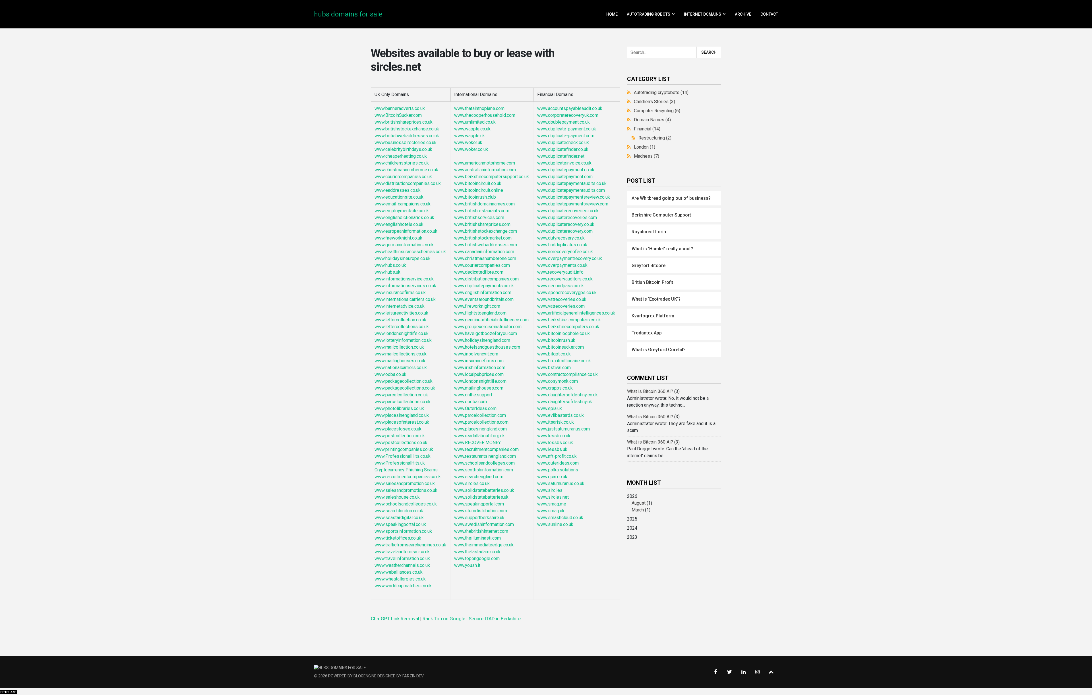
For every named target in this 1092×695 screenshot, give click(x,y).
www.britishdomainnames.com (484, 204)
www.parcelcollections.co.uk (403, 401)
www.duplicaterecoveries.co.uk (568, 210)
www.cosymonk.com (557, 381)
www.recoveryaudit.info (560, 272)
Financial (647, 129)
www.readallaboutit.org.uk (479, 435)
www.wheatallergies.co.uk (400, 579)
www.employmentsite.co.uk (402, 210)
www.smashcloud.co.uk (560, 517)
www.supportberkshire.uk (479, 517)
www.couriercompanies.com (482, 265)
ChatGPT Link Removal (395, 618)
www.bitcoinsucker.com (560, 347)
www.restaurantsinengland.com (485, 456)
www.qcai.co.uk (552, 476)
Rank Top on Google (444, 618)
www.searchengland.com (478, 476)
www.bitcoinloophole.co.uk (563, 333)
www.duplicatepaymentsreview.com (572, 204)
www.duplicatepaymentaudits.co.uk (572, 183)
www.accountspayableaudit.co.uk (569, 108)
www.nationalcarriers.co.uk (401, 367)
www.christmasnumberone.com (485, 258)
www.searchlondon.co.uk (399, 510)
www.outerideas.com (558, 463)
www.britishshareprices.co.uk (404, 122)
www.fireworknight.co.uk (398, 238)
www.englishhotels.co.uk (399, 224)
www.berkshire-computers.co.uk (569, 319)
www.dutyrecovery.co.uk (561, 238)
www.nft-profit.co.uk (557, 456)
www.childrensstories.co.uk (402, 163)
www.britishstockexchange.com (485, 231)
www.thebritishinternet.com (481, 531)
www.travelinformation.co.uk (402, 558)
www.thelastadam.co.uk (477, 551)
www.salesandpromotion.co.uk (405, 483)
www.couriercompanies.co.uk (403, 176)
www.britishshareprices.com (482, 224)
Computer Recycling (657, 110)
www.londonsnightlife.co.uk (402, 333)
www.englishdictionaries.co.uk (404, 217)
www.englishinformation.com (482, 292)
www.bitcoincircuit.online (478, 190)
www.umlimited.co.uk (475, 122)
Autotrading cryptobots (661, 92)
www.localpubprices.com (479, 374)
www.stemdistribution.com (480, 510)
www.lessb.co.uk (553, 435)
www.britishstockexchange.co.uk (407, 129)
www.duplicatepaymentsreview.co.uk (573, 197)
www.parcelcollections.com (481, 422)
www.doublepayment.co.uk (563, 122)
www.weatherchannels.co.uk (402, 565)
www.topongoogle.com (477, 558)
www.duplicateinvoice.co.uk (564, 163)
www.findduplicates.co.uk (562, 244)
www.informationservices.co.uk (405, 285)
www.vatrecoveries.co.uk (561, 299)
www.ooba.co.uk (390, 374)
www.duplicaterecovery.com (565, 231)
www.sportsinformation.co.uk (403, 531)
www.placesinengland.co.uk (402, 415)
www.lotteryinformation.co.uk (403, 340)
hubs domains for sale (348, 14)
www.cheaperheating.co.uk (401, 156)
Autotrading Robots (648, 14)
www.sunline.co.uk (555, 524)
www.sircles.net (553, 497)
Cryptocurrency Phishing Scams (406, 470)
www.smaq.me (551, 504)
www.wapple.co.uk (472, 129)
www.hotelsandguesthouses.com (487, 347)
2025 (632, 519)
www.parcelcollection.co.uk (401, 395)
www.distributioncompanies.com (486, 279)
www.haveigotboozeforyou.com (485, 333)
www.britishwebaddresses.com (485, 244)
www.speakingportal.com (479, 504)
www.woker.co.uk (471, 149)
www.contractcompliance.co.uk (567, 374)
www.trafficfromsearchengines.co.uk (410, 545)
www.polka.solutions (558, 470)
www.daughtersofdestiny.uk (564, 401)
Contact (769, 14)
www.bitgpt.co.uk (554, 354)
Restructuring (654, 138)
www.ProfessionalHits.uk (400, 463)
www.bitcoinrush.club (475, 197)
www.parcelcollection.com (480, 415)
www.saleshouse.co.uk (397, 497)
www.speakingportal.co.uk (400, 524)
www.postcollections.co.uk (401, 442)
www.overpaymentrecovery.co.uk (569, 258)
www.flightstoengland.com (480, 313)
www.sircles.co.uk (472, 483)
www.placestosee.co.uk (398, 429)
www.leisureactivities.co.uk (401, 313)
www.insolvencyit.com (476, 354)
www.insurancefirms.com (479, 360)
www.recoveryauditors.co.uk (565, 279)
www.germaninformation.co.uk (404, 244)
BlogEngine (365, 676)
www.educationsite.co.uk (399, 197)
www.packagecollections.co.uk (405, 388)
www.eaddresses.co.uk (398, 190)
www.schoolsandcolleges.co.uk (406, 504)
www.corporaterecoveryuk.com (567, 115)
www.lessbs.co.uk (555, 442)
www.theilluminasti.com (477, 538)
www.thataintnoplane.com (479, 108)
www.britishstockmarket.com (483, 238)
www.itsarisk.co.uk (555, 422)
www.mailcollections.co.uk (401, 354)
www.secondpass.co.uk (560, 285)
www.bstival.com (554, 367)
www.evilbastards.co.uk (560, 415)
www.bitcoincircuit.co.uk (477, 183)
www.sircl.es (549, 490)
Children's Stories (654, 101)
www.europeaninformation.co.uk (406, 231)
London (644, 147)
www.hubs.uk (387, 272)
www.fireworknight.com (477, 306)
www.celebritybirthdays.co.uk (403, 149)
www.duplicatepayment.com (565, 176)
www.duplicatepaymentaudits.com (571, 190)
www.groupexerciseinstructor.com (488, 326)
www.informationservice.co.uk (404, 279)
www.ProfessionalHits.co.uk (403, 456)
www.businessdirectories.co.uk (406, 142)
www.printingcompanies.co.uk (404, 449)
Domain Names (652, 119)
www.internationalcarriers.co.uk (405, 299)
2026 (639, 503)
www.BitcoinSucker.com (398, 115)
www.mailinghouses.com (478, 388)
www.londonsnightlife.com (480, 381)
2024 (632, 528)
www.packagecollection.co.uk (404, 381)
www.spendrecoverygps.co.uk (567, 292)
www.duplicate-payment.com (565, 135)
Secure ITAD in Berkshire (495, 618)
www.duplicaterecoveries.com (567, 217)
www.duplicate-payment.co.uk (566, 129)
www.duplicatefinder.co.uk (562, 149)
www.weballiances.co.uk (399, 572)
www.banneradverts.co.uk (400, 108)
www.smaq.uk (550, 510)
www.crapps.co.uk (555, 388)
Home (612, 14)
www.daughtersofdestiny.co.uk (567, 395)
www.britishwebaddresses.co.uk (407, 135)
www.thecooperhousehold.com (484, 115)
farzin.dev (413, 676)
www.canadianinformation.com (484, 251)
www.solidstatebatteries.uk (481, 497)
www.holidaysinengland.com (482, 340)
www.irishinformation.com (479, 367)
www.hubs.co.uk (390, 265)
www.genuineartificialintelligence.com (491, 319)
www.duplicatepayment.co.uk (565, 169)
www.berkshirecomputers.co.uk (568, 326)
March (638, 510)
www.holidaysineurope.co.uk (403, 258)
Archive (743, 14)
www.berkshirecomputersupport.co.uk (491, 176)
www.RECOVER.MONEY (477, 442)
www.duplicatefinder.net (560, 156)
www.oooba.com (470, 401)
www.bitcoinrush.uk (556, 340)
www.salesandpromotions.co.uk (406, 490)
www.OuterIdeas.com (475, 408)
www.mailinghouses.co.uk (400, 360)
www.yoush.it (467, 565)
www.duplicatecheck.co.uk (563, 142)
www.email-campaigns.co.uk (403, 204)
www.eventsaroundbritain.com (484, 299)
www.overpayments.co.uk (562, 265)
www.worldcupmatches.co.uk (403, 585)
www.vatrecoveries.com (561, 306)
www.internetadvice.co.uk (400, 306)
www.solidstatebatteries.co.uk (484, 490)
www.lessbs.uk (552, 449)
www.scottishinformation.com (483, 470)
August (639, 503)
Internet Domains (702, 14)
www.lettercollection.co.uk (400, 319)
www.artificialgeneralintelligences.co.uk (576, 313)
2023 (632, 537)
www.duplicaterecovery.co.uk (565, 224)
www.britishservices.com (479, 217)
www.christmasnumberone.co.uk (406, 169)
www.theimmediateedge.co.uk (484, 545)
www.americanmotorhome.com (484, 163)
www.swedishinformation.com (484, 524)
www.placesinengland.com (480, 429)
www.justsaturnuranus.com (563, 429)
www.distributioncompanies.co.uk (408, 183)
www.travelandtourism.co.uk (402, 551)
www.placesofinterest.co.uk (402, 422)
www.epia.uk (549, 408)
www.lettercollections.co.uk (402, 326)
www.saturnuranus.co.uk (560, 483)
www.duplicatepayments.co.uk (484, 285)
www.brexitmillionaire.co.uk (564, 360)
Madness (646, 156)
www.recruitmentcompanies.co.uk (408, 476)
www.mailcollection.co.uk (399, 347)
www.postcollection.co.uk (400, 435)
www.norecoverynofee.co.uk (565, 251)
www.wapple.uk (469, 135)
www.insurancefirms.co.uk (400, 292)
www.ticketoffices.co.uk (398, 538)
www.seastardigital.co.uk (399, 517)
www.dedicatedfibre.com (478, 272)
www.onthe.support (473, 395)
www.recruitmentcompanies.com (486, 449)
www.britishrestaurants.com (481, 210)
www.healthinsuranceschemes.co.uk (410, 251)
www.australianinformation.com (485, 169)
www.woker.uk (468, 142)
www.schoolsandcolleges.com (484, 463)
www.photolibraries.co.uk (399, 408)
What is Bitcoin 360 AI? (650, 391)
